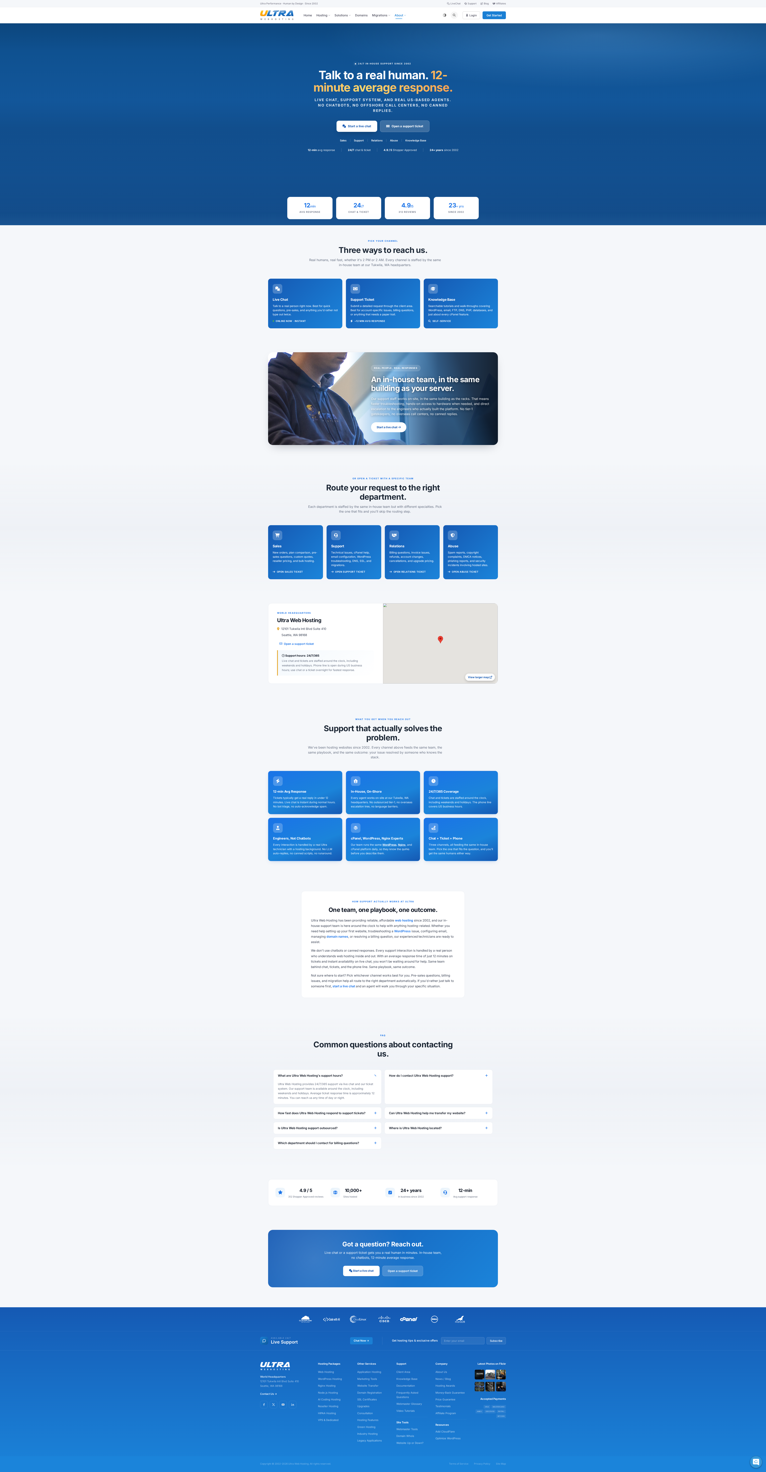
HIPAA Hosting (327, 1413)
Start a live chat (359, 126)
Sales (343, 140)
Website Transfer (367, 1385)
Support (472, 3)
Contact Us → (268, 1393)
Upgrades (363, 1406)
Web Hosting (326, 1371)
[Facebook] (264, 1404)
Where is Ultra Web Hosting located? (415, 1128)
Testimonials (443, 1406)
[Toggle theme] (444, 15)
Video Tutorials (405, 1410)
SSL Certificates (367, 1399)
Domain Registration (369, 1392)
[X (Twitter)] (273, 1404)
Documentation (405, 1385)
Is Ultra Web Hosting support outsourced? (308, 1128)
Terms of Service (458, 1463)
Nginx (402, 844)
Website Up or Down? (409, 1442)
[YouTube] (283, 1404)
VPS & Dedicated (328, 1420)
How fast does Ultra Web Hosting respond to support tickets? (321, 1113)
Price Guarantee (445, 1399)
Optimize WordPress (448, 1438)
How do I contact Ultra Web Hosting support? (421, 1075)
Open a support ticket (407, 126)
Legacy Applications (369, 1440)
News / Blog (443, 1378)
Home (308, 15)
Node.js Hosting (328, 1392)
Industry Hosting (367, 1433)
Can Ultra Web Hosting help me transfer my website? (427, 1113)
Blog (486, 3)
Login (473, 15)
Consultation (365, 1413)
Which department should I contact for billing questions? (318, 1143)
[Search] (454, 15)
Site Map (501, 1463)
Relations (377, 140)
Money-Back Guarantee (450, 1392)
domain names (337, 936)
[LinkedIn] (292, 1404)
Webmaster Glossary (409, 1403)
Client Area (403, 1371)
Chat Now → (361, 1340)
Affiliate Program (445, 1413)
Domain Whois (405, 1435)
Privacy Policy (482, 1463)
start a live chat (344, 986)
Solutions (341, 15)
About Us (441, 1371)
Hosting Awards (445, 1385)
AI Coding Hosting (329, 1399)
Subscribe (496, 1340)
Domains (361, 15)
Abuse (394, 140)
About (399, 15)
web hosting (404, 920)
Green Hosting (366, 1427)
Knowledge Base (415, 140)
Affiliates (501, 3)
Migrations (379, 15)
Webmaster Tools (407, 1429)
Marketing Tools (367, 1378)
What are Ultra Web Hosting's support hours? (310, 1075)
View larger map (479, 677)
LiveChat (455, 3)
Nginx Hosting (327, 1385)
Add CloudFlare (445, 1431)
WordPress (389, 844)
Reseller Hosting (328, 1406)
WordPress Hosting (330, 1378)
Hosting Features (367, 1420)
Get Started (494, 15)
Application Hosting (369, 1371)
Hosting (321, 15)
